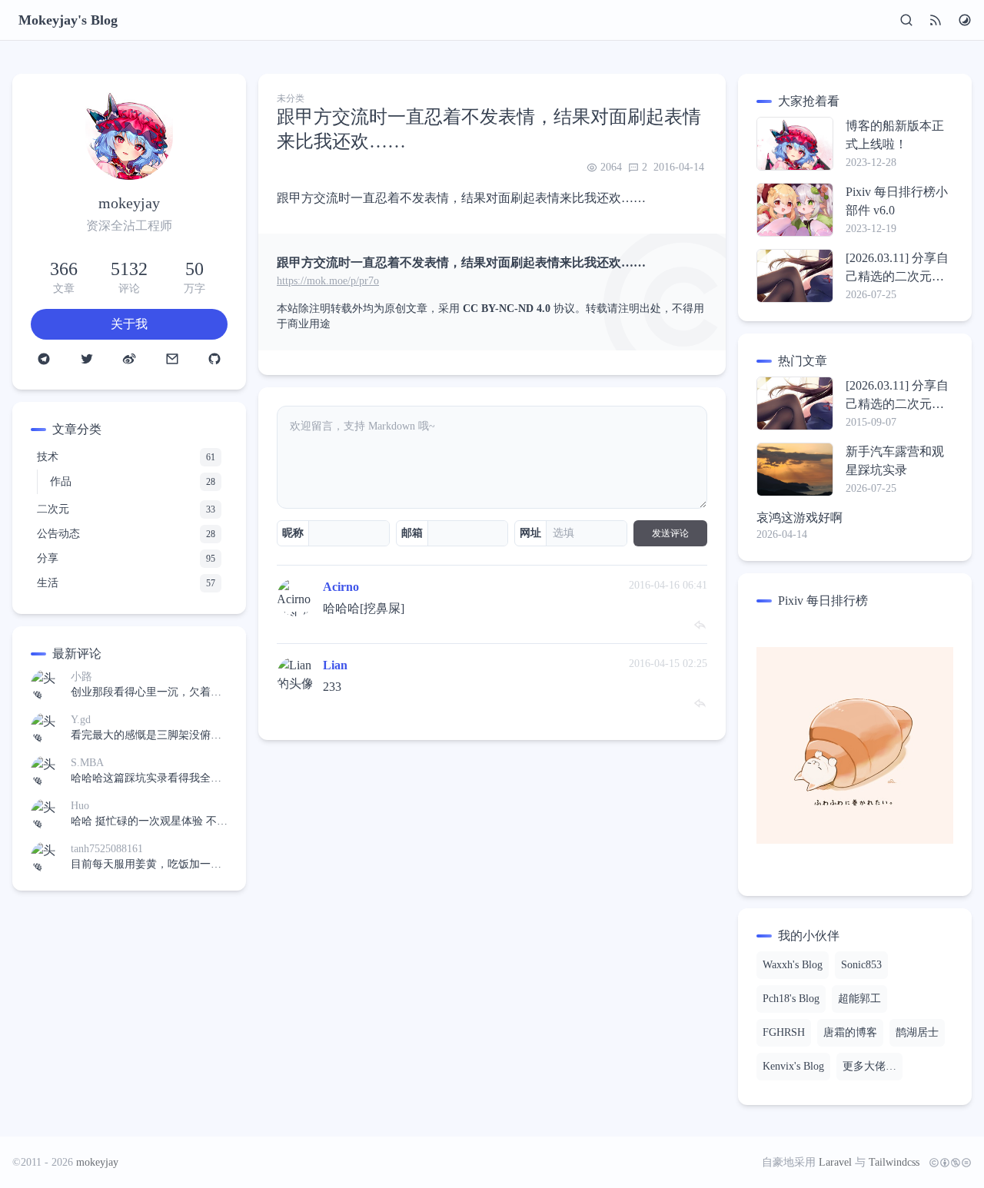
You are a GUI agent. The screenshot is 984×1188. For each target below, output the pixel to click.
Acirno (341, 586)
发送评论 (670, 533)
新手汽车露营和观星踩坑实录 (895, 460)
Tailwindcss (894, 1162)
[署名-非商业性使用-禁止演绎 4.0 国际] (947, 1162)
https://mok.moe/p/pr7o (328, 281)
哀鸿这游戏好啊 (799, 517)
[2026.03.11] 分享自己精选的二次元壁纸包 (897, 268)
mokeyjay (97, 1162)
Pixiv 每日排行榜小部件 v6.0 (897, 201)
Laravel (835, 1162)
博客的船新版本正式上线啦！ (895, 135)
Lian (335, 665)
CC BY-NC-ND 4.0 (506, 308)
